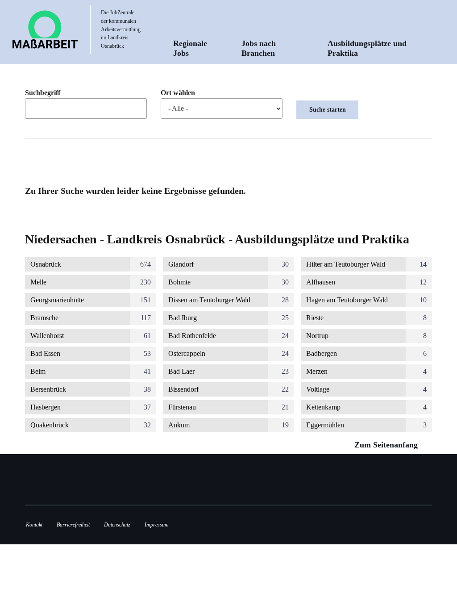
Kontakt (34, 525)
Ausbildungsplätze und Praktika (367, 48)
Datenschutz (117, 525)
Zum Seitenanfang (387, 444)
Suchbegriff (42, 92)
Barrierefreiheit (73, 525)
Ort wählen (178, 92)
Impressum (157, 525)
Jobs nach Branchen (258, 48)
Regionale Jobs (190, 48)
